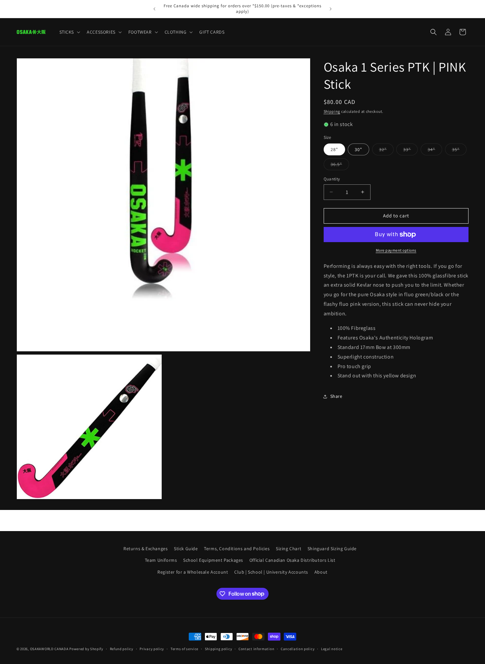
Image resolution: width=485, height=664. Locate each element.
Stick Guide (186, 549)
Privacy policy (152, 648)
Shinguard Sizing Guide (332, 549)
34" (435, 150)
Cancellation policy (297, 648)
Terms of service (184, 648)
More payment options (396, 250)
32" (386, 150)
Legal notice (331, 648)
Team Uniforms (161, 560)
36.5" (340, 165)
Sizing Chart (288, 549)
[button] (69, 32)
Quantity (332, 179)
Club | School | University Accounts (271, 572)
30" (358, 149)
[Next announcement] (330, 9)
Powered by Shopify (86, 649)
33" (410, 150)
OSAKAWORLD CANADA (49, 649)
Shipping (332, 111)
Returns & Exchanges (145, 549)
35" (459, 150)
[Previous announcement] (154, 9)
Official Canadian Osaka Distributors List (292, 560)
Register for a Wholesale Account (192, 572)
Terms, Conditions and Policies (237, 549)
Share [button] (336, 396)
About (321, 572)
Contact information (256, 648)
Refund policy (121, 648)
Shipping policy (218, 648)
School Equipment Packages (213, 560)
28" (334, 149)
